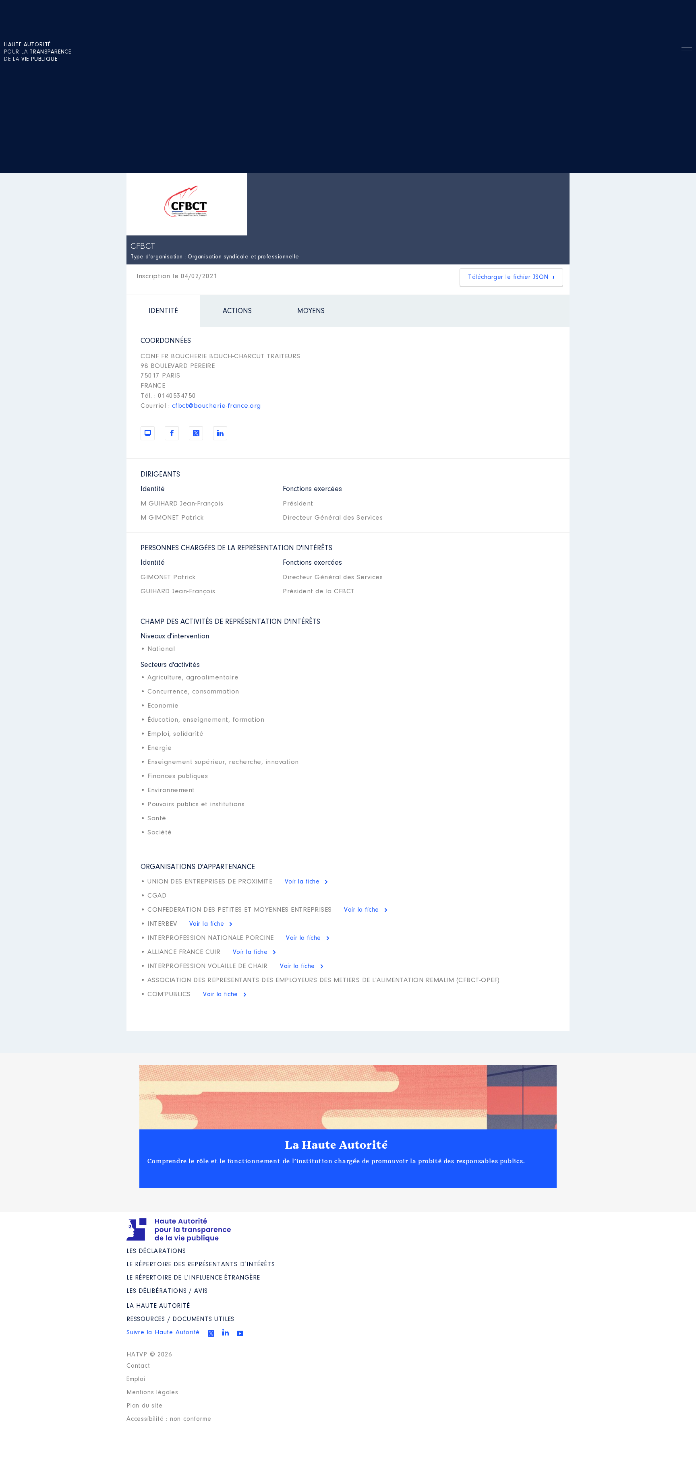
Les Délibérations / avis (167, 1291)
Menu (687, 51)
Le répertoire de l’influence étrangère (193, 1278)
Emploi (135, 1379)
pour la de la (37, 52)
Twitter (211, 1333)
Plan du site (144, 1406)
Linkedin (225, 1332)
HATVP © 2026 (149, 1355)
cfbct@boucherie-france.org (216, 405)
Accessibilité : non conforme (168, 1419)
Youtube (240, 1333)
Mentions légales (152, 1392)
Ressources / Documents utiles (180, 1319)
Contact (138, 1366)
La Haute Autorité (336, 1145)
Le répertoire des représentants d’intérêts (200, 1264)
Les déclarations (156, 1251)
